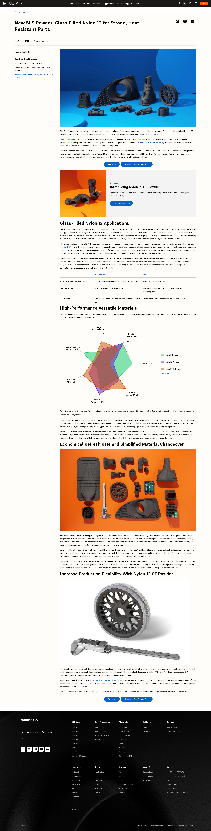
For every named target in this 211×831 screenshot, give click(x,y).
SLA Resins (123, 727)
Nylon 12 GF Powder (68, 139)
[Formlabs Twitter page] (29, 749)
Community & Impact (127, 784)
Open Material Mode (127, 756)
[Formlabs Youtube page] (41, 749)
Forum (97, 793)
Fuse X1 (74, 748)
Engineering (123, 739)
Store (204, 3)
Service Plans (172, 727)
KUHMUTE (68, 247)
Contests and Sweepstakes (176, 826)
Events (97, 784)
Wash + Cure (100, 727)
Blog (97, 776)
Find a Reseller (172, 788)
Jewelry (75, 805)
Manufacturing (77, 776)
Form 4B (75, 731)
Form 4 (74, 727)
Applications (109, 3)
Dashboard (147, 731)
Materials (86, 3)
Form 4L (75, 735)
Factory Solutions (173, 731)
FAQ (191, 826)
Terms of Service (156, 826)
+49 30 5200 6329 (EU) (175, 772)
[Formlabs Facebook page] (23, 749)
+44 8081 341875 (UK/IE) (176, 776)
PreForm (146, 727)
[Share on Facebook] (177, 21)
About (121, 772)
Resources (99, 780)
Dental (121, 744)
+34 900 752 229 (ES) (175, 780)
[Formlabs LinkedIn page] (47, 749)
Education (75, 797)
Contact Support (149, 776)
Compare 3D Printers (79, 756)
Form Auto (75, 744)
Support (128, 3)
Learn (119, 3)
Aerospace (76, 784)
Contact (138, 3)
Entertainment (77, 801)
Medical (122, 748)
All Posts (22, 12)
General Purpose (125, 735)
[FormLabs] (10, 3)
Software (97, 3)
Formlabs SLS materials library (150, 142)
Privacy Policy (142, 826)
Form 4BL (75, 739)
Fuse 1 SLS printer (150, 134)
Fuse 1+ (74, 752)
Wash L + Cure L (101, 731)
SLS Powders (124, 731)
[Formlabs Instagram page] (35, 749)
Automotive (76, 780)
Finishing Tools (100, 739)
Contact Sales (172, 784)
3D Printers (74, 3)
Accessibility (147, 780)
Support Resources (150, 772)
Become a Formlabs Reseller (177, 793)
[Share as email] (192, 21)
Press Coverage (125, 788)
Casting (122, 752)
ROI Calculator (100, 788)
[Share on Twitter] (185, 21)
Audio (74, 809)
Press (121, 780)
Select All (165, 374)
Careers (122, 776)
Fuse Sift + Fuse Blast (103, 735)
